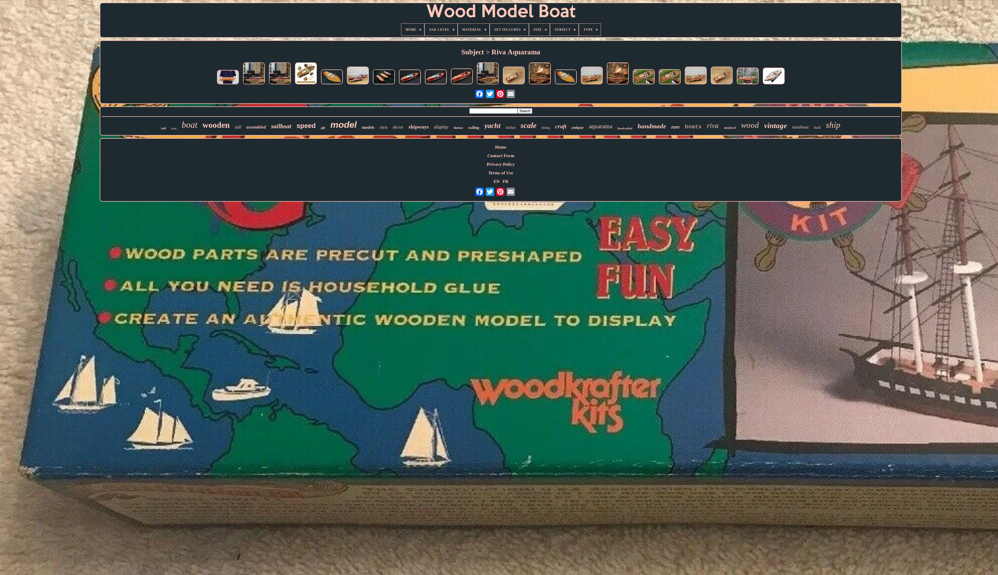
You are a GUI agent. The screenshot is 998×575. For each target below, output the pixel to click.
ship (833, 125)
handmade (652, 126)
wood (750, 125)
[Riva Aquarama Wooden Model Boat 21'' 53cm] (435, 77)
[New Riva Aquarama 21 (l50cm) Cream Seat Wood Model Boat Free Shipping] (305, 74)
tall (238, 127)
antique (578, 127)
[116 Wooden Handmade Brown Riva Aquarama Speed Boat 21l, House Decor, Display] (747, 76)
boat (189, 125)
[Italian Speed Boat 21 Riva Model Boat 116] (487, 74)
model (343, 124)
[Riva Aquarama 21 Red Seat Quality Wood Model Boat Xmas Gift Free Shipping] (279, 74)
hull (163, 128)
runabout (800, 127)
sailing (473, 127)
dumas (458, 128)
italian (510, 128)
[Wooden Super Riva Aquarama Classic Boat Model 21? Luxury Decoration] (331, 77)
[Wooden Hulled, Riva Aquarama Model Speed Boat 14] (773, 76)
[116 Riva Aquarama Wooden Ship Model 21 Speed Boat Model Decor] (565, 77)
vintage (775, 125)
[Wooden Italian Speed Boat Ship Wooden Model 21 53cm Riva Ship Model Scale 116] (539, 74)
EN (497, 181)
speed (306, 126)
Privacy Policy (501, 164)
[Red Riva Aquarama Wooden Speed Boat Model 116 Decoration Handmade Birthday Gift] (461, 77)
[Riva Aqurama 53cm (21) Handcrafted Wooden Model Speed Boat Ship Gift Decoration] (383, 77)
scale (528, 125)
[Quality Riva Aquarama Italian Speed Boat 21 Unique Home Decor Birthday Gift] (643, 77)
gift (323, 128)
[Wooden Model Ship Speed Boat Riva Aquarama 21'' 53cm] (227, 77)
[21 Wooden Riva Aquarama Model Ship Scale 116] (721, 76)
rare (675, 127)
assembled (256, 127)
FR (505, 181)
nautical (730, 128)
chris (383, 127)
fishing (546, 128)
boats (693, 127)
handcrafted (625, 128)
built (817, 128)
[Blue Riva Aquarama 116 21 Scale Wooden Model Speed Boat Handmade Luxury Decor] (357, 76)
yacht (492, 126)
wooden (216, 125)
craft (560, 126)
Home (501, 147)
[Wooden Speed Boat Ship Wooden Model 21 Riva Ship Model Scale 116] (617, 74)
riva (713, 126)
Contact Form (500, 155)
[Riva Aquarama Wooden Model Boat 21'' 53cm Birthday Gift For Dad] (253, 74)
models (368, 127)
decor (398, 127)
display (441, 127)
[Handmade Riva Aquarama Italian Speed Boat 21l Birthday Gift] (669, 77)
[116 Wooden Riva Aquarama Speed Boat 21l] (591, 76)
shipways (419, 127)
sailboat (281, 126)
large (173, 128)
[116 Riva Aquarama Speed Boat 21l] (695, 76)
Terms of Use (500, 172)
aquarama (600, 126)
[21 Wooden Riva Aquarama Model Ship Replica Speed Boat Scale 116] (513, 76)
